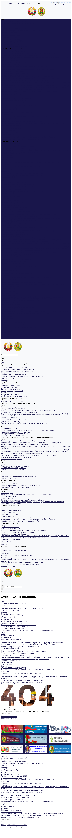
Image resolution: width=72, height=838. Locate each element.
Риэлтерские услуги (9, 134)
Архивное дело (7, 114)
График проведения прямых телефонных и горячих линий (24, 145)
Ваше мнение (6, 155)
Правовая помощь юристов (11, 127)
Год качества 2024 (8, 43)
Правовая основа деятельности (13, 28)
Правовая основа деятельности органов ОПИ (19, 55)
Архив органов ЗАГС (9, 109)
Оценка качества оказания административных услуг (22, 175)
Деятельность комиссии (10, 39)
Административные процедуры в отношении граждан (23, 166)
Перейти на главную (9, 717)
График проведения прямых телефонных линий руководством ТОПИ (28, 53)
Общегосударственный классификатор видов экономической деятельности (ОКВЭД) (35, 86)
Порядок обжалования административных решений (22, 173)
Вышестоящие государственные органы (17, 25)
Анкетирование (7, 157)
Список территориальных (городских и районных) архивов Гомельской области (32, 123)
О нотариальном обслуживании (13, 100)
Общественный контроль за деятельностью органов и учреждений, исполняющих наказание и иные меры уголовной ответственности (34, 88)
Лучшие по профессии (10, 32)
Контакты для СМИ (8, 338)
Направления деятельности (12, 209)
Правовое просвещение (10, 154)
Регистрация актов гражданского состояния (18, 105)
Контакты (4, 34)
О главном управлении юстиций (14, 21)
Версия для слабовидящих (19, 3)
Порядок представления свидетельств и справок (20, 111)
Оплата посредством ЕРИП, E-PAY (14, 62)
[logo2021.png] (36, 11)
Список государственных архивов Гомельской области (22, 121)
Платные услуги (7, 120)
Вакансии (5, 159)
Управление (5, 181)
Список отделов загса (9, 107)
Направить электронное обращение (15, 148)
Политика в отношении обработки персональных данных (23, 30)
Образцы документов (9, 61)
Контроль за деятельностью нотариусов (16, 98)
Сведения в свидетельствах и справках (16, 113)
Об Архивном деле (8, 118)
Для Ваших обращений (10, 302)
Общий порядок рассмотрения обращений (18, 147)
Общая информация (9, 37)
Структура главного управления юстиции (17, 23)
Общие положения (8, 130)
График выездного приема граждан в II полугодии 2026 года (25, 152)
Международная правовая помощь (15, 73)
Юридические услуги (9, 132)
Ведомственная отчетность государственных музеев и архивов (26, 116)
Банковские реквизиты (10, 64)
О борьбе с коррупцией (10, 36)
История (4, 27)
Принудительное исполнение (13, 52)
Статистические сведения (11, 95)
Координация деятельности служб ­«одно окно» (20, 139)
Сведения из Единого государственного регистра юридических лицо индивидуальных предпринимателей (29, 92)
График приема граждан (10, 143)
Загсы (3, 104)
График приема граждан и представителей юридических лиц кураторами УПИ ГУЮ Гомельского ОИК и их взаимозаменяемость (34, 58)
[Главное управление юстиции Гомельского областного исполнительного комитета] (36, 12)
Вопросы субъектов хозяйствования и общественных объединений (28, 77)
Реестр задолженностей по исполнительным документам (24, 66)
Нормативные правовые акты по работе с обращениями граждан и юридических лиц (35, 150)
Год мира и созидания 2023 (12, 41)
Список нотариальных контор (12, 102)
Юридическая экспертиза (11, 125)
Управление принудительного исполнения (18, 50)
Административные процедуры (13, 322)
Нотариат (4, 96)
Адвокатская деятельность (11, 129)
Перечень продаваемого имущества (15, 71)
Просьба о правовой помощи (12, 75)
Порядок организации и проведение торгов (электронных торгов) (27, 70)
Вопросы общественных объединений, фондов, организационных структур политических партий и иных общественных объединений (31, 79)
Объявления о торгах (9, 68)
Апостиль (4, 168)
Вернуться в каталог (9, 719)
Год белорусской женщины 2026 (14, 46)
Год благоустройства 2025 (11, 45)
